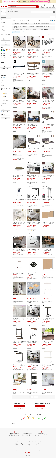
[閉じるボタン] (54, 24)
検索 (6, 44)
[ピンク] (9, 49)
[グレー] (3, 49)
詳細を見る (46, 29)
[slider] (0, 40)
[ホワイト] (4, 49)
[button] (52, 4)
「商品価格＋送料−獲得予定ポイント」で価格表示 (19, 20)
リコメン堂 (9, 9)
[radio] (1, 22)
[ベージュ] (8, 49)
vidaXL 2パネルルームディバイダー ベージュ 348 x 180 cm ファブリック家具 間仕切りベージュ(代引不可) (48, 223)
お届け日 (2, 82)
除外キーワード (3, 114)
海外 (4, 77)
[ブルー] (3, 50)
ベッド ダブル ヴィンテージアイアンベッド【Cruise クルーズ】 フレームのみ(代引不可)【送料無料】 (33, 101)
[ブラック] (1, 49)
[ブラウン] (6, 49)
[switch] (9, 88)
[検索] (37, 6)
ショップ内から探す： (35, 12)
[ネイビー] (4, 50)
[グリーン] (1, 50)
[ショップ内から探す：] (54, 12)
